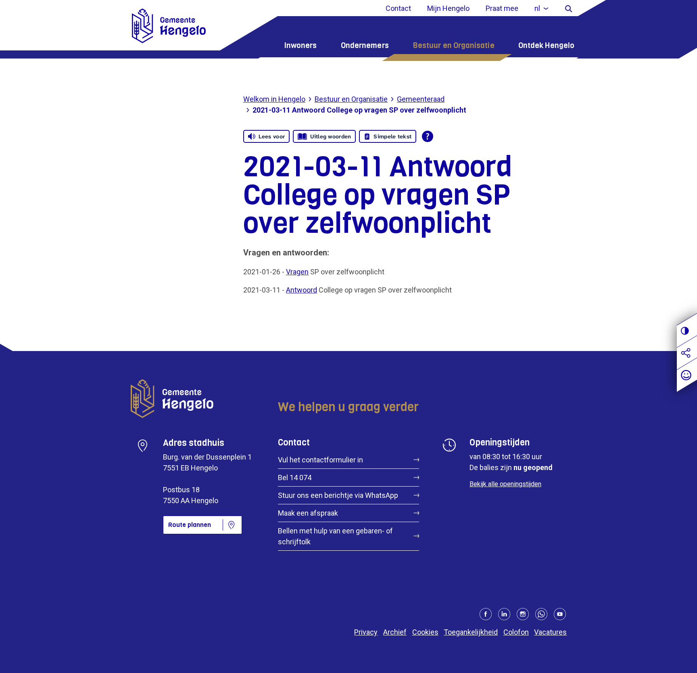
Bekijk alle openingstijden (505, 484)
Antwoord (301, 290)
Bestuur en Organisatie (454, 45)
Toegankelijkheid (471, 632)
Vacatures (550, 632)
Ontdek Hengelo (546, 45)
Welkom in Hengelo (274, 99)
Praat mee (502, 8)
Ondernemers (365, 45)
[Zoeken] (568, 8)
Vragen (297, 272)
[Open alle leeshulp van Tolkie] (427, 136)
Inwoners (300, 45)
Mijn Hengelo (448, 8)
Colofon (516, 632)
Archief (395, 632)
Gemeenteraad (420, 99)
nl (537, 8)
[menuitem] (541, 8)
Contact (398, 8)
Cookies (425, 632)
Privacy (366, 632)
